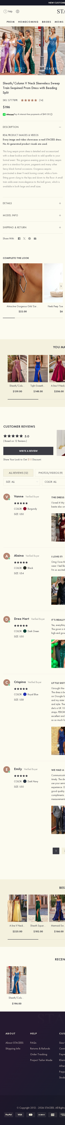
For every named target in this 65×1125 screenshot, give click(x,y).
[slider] (29, 100)
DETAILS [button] (7, 203)
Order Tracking (38, 1054)
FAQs (33, 1042)
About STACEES (14, 1042)
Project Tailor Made (41, 1060)
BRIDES (46, 21)
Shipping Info (13, 1048)
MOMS (59, 21)
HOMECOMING (28, 21)
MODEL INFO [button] (10, 215)
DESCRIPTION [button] (11, 127)
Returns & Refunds (40, 1048)
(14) (41, 100)
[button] (2, 51)
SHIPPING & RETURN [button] (14, 227)
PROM (11, 21)
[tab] (33, 127)
